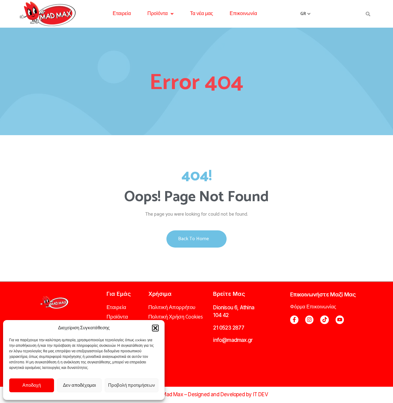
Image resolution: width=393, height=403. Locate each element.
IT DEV (260, 394)
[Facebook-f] (294, 319)
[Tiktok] (324, 319)
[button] (155, 328)
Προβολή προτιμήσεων (131, 385)
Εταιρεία (122, 14)
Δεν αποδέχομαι (79, 385)
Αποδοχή (31, 385)
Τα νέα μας (201, 14)
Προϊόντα (157, 14)
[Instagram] (309, 319)
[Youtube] (340, 319)
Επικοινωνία (243, 14)
